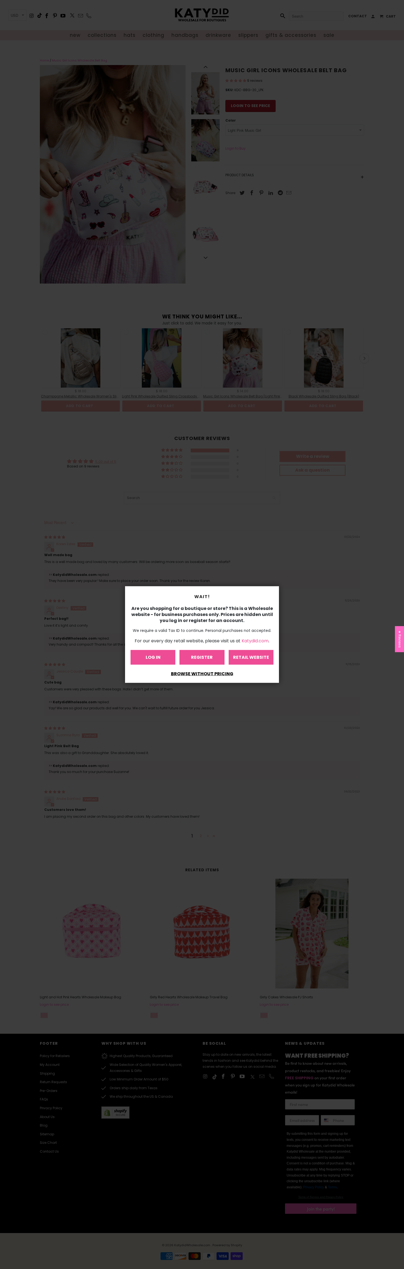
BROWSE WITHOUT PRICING (202, 674)
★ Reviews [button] (399, 639)
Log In (153, 657)
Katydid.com (255, 641)
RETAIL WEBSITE (251, 657)
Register (202, 657)
